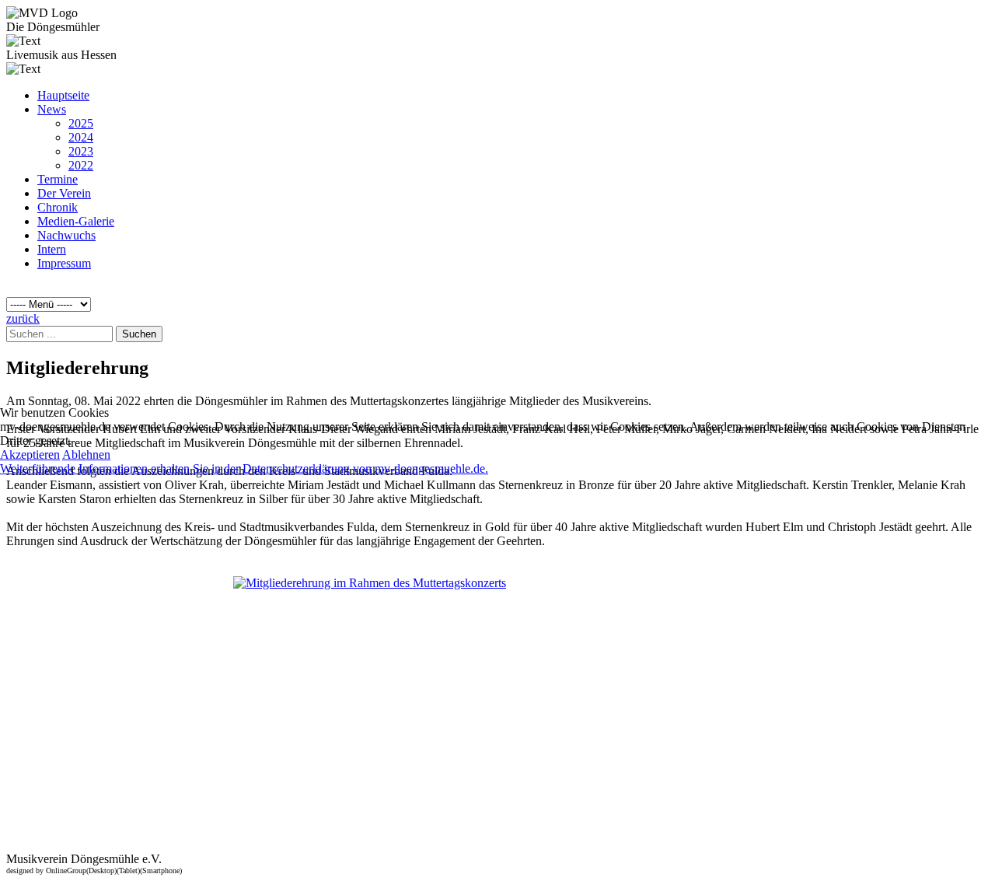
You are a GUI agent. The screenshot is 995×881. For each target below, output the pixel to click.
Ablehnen (86, 454)
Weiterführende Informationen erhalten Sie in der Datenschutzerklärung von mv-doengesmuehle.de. (244, 468)
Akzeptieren (30, 454)
